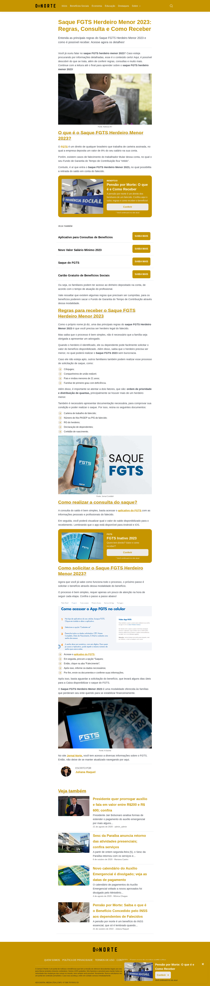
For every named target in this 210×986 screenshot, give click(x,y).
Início (64, 6)
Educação (110, 6)
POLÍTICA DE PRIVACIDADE (77, 960)
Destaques (123, 6)
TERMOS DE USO (104, 960)
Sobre (135, 6)
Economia (97, 6)
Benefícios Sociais (79, 6)
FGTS (64, 146)
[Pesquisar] (171, 6)
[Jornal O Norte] (45, 5)
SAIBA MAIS (141, 236)
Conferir (127, 207)
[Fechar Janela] (203, 964)
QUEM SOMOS (52, 960)
